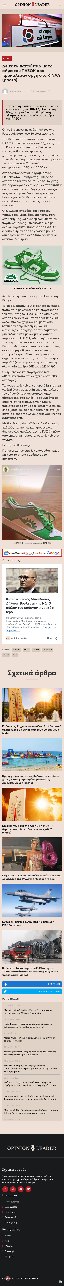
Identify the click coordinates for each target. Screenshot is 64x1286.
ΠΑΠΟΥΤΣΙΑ (47, 650)
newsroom (15, 91)
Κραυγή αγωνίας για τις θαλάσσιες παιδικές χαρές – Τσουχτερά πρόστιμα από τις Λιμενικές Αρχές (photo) (30, 779)
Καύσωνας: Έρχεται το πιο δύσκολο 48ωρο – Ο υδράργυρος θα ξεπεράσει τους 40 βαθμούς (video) (31, 730)
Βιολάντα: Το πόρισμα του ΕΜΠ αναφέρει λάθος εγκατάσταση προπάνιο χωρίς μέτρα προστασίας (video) (30, 971)
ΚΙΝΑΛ (26, 650)
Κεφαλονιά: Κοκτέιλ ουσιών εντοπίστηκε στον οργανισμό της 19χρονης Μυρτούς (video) (31, 877)
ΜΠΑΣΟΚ (36, 650)
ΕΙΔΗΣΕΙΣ (16, 650)
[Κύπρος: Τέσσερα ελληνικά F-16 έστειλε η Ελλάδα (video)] (32, 900)
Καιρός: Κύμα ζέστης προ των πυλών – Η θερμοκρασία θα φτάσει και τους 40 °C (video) (27, 829)
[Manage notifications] (7, 1278)
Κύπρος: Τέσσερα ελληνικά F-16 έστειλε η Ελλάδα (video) (28, 923)
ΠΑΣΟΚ (16, 118)
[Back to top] (55, 1277)
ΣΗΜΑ (15, 655)
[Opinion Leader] (32, 4)
